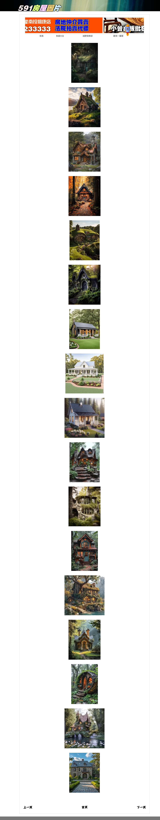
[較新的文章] (27, 808)
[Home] (40, 11)
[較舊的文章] (141, 808)
